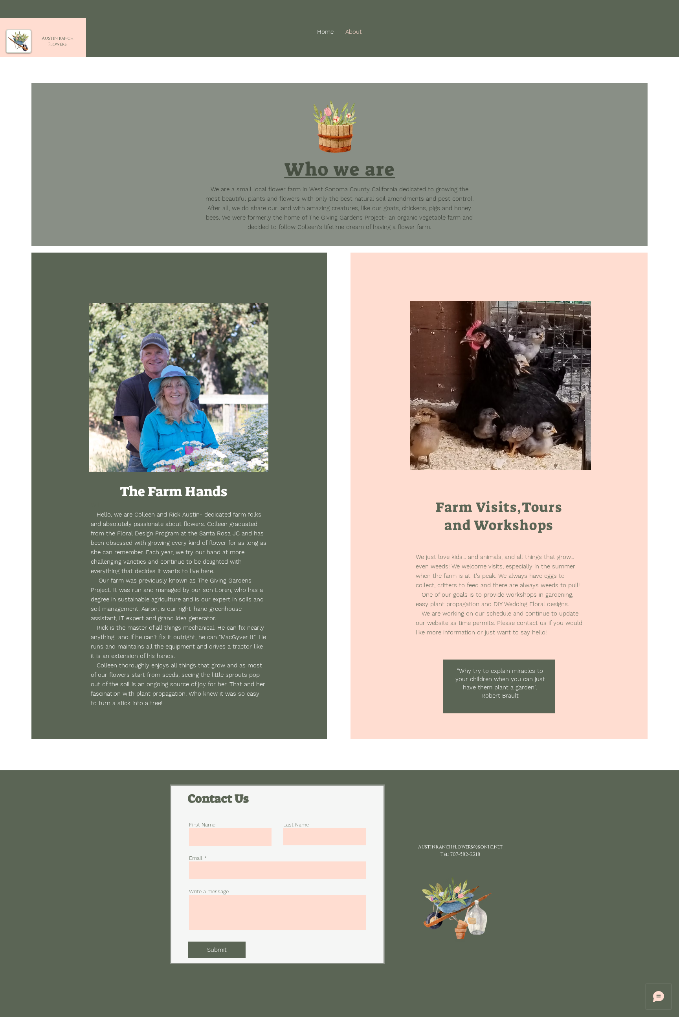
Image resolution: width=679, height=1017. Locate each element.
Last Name (296, 824)
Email (195, 858)
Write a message (209, 891)
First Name (202, 824)
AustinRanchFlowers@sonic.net (460, 847)
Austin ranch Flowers (57, 41)
